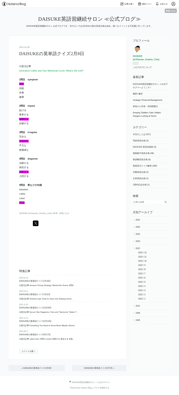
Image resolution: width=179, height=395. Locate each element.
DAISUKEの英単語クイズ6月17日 (35, 334)
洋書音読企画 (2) (141, 172)
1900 (138, 320)
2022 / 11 (142, 256)
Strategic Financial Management (147, 100)
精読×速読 (138, 93)
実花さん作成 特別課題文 (145, 106)
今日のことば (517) (142, 134)
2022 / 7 (141, 273)
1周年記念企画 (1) (141, 184)
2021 (138, 306)
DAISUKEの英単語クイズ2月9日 (36, 368)
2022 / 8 (141, 269)
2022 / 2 (141, 294)
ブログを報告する (101, 388)
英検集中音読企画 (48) (143, 153)
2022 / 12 (142, 252)
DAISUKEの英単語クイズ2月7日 (99, 368)
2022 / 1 (141, 298)
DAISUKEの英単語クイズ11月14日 (35, 321)
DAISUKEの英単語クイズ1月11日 (34, 294)
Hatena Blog (86, 388)
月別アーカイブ (142, 212)
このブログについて (142, 67)
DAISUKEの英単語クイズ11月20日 (35, 307)
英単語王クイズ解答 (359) (145, 166)
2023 (138, 241)
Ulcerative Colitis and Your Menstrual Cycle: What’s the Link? (51, 70)
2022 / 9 (141, 265)
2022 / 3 (141, 290)
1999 (138, 313)
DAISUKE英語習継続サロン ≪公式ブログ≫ (89, 19)
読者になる (171, 11)
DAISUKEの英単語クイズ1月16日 (35, 281)
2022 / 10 (142, 261)
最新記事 (138, 76)
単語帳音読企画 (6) (142, 159)
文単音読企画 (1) (141, 178)
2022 (138, 248)
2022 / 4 (141, 286)
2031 (138, 220)
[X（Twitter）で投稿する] (35, 223)
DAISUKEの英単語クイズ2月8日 (51, 53)
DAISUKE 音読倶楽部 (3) (144, 147)
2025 (138, 227)
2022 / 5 (141, 282)
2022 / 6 (141, 277)
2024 (138, 234)
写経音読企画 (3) (141, 140)
